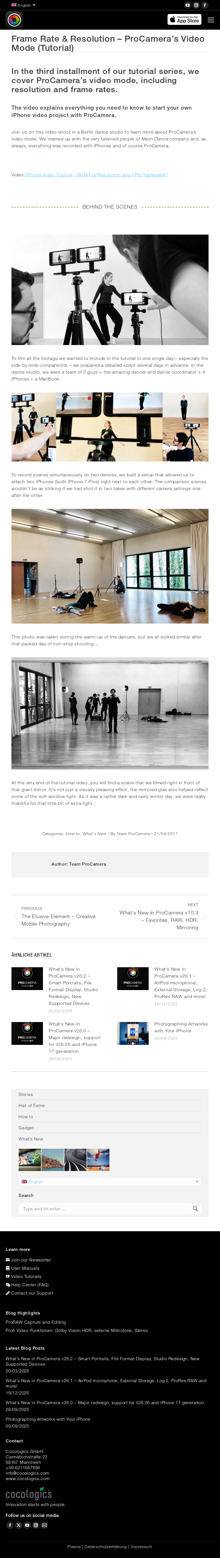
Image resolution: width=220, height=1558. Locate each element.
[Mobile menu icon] (210, 20)
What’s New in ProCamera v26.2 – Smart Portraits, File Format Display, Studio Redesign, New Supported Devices (73, 986)
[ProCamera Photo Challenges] (30, 1160)
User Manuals (25, 1268)
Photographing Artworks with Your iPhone (181, 1027)
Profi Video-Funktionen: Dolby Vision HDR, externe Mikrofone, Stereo (77, 1330)
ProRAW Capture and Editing (36, 1322)
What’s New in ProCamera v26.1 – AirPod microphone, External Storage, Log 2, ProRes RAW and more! (180, 982)
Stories (26, 1094)
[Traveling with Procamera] (53, 1160)
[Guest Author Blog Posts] (98, 1160)
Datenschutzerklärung (106, 1546)
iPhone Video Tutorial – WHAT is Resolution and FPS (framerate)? (96, 175)
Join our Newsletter (31, 1259)
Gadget (26, 1127)
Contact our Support (32, 1292)
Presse (74, 1546)
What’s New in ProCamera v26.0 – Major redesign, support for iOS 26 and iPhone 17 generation (75, 1037)
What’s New (31, 1138)
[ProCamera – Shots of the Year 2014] (75, 1160)
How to (73, 833)
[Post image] (27, 978)
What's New (94, 833)
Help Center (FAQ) (30, 1284)
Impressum (141, 1546)
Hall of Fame (32, 1105)
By (130, 833)
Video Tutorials (26, 1276)
